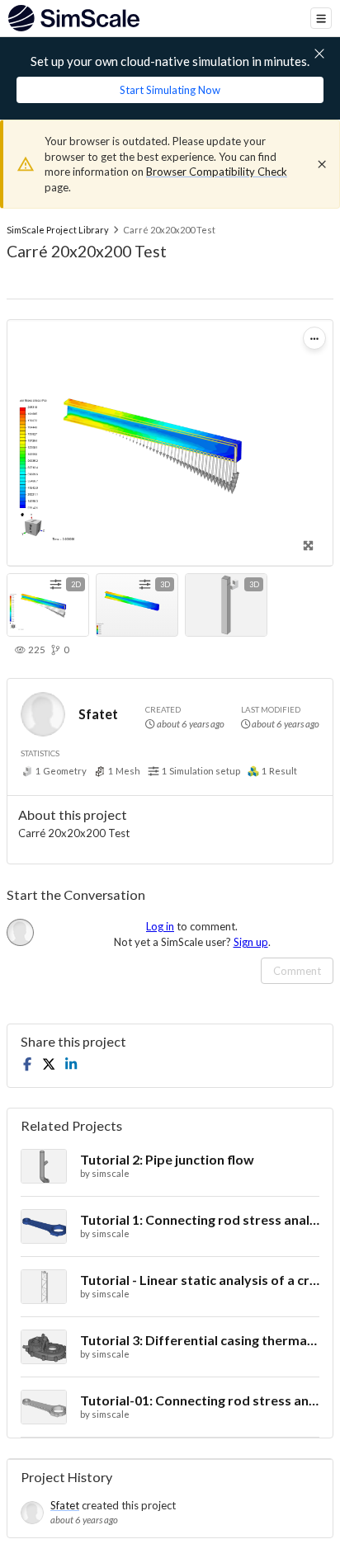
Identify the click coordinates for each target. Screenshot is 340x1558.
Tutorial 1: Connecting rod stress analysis (199, 1219)
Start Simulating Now (170, 89)
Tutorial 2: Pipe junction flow (167, 1159)
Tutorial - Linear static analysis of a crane (199, 1279)
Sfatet (98, 714)
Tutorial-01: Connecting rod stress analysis (199, 1400)
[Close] (322, 164)
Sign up (251, 941)
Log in (160, 926)
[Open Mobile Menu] (321, 18)
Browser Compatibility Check (216, 171)
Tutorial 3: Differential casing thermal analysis (199, 1340)
